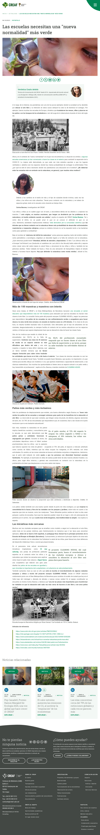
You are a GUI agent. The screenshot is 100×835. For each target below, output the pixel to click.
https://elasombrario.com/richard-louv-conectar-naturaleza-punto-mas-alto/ (42, 639)
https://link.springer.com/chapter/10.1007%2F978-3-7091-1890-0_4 (39, 634)
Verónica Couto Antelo (28, 89)
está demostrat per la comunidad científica (66, 223)
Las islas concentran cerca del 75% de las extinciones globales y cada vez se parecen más (82, 706)
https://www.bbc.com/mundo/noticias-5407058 (33, 648)
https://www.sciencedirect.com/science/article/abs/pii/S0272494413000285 (43, 637)
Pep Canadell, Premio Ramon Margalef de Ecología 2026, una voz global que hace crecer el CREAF (15, 706)
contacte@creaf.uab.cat (10, 802)
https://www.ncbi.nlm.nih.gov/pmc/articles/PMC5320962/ (36, 631)
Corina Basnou (78, 217)
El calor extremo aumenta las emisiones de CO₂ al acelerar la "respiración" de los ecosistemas (49, 706)
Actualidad (13, 13)
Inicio (4, 13)
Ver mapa (5, 792)
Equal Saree (42, 560)
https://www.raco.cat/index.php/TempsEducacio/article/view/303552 (40, 645)
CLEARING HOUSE (73, 367)
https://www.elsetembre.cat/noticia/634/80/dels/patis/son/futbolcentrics (42, 642)
